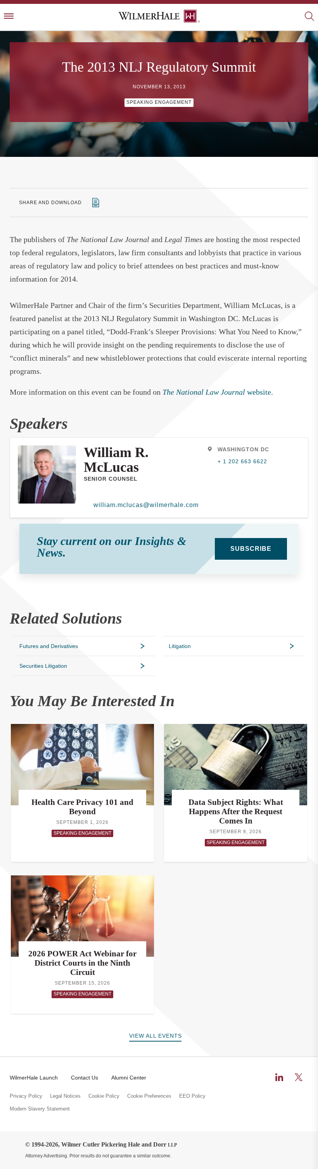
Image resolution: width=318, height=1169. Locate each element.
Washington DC (243, 449)
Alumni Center (128, 1077)
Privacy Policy (26, 1096)
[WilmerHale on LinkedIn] (279, 1077)
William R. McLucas (116, 460)
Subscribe (250, 548)
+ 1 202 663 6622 (242, 461)
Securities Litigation (43, 666)
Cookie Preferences (149, 1096)
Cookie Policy (103, 1096)
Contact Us (84, 1077)
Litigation (180, 646)
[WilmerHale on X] (298, 1077)
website (216, 392)
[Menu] (8, 16)
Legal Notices (65, 1096)
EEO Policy (192, 1096)
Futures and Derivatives (48, 646)
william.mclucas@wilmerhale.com (146, 505)
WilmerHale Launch (34, 1077)
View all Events (155, 1036)
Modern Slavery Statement (40, 1109)
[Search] (309, 16)
